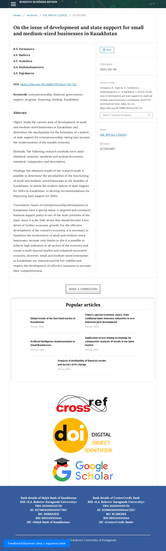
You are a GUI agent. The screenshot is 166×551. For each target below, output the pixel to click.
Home (17, 15)
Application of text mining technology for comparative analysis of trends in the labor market (109, 341)
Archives (32, 15)
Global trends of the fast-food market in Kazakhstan (52, 320)
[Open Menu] (13, 4)
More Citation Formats (117, 115)
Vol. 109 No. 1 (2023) (55, 15)
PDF (108, 50)
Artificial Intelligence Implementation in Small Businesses (52, 343)
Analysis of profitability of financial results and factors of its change (82, 362)
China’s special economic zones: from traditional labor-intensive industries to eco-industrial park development (110, 318)
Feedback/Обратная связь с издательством (36, 543)
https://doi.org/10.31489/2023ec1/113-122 (48, 84)
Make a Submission (83, 289)
